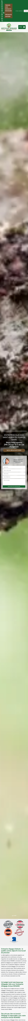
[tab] (14, 510)
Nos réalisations (14, 450)
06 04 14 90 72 (2, 17)
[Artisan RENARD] (9, 27)
